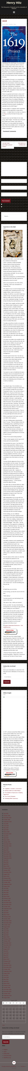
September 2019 (7, 908)
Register (6, 1049)
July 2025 (6, 823)
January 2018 (7, 941)
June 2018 (6, 930)
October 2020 (7, 882)
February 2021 (7, 878)
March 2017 (6, 959)
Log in (5, 1051)
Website (3, 191)
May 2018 (6, 932)
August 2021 (7, 874)
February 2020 (7, 898)
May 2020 (6, 892)
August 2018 (7, 926)
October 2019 (7, 906)
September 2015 (7, 995)
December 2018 (7, 920)
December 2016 (7, 965)
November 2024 (7, 833)
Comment (4, 160)
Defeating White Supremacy (11, 798)
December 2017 (7, 943)
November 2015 (7, 991)
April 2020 (6, 894)
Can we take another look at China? (7, 145)
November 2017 (7, 945)
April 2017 (6, 957)
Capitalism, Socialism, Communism (13, 788)
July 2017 (6, 951)
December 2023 (7, 844)
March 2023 (6, 852)
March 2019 (6, 914)
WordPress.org (7, 1057)
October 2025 (7, 819)
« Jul (3, 1025)
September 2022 (7, 858)
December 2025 (7, 817)
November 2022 (7, 856)
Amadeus (23, 1066)
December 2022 (7, 854)
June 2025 (6, 825)
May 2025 (6, 827)
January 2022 (7, 870)
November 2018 (7, 922)
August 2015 (7, 997)
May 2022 (6, 862)
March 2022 (6, 866)
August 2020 (7, 886)
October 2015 (7, 993)
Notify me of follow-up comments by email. (13, 204)
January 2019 (7, 918)
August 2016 (7, 973)
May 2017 (6, 955)
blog (5, 113)
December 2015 (7, 989)
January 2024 (7, 842)
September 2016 (7, 971)
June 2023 (6, 848)
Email (3, 184)
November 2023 (7, 846)
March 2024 (6, 839)
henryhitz (11, 24)
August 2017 (7, 949)
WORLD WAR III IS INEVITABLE (12, 790)
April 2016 (6, 981)
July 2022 (6, 860)
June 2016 (6, 977)
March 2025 (6, 831)
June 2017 (6, 953)
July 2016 (6, 975)
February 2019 (7, 916)
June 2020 (6, 890)
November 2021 (7, 872)
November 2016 (7, 967)
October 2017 (7, 947)
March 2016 (6, 983)
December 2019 (7, 902)
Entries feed (6, 1053)
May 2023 (6, 850)
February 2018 (7, 939)
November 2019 (7, 904)
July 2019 (6, 910)
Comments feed (7, 1055)
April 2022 (6, 864)
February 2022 (7, 868)
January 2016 (7, 987)
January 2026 (7, 815)
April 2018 (6, 935)
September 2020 (7, 884)
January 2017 (7, 963)
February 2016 (7, 985)
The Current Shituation (10, 796)
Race (15, 24)
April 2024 (6, 837)
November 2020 (7, 880)
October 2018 (7, 924)
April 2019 (6, 912)
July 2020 (6, 888)
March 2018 (6, 937)
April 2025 (6, 829)
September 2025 (7, 821)
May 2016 (6, 979)
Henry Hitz (14, 2)
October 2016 (7, 969)
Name (3, 177)
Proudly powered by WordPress (9, 1066)
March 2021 (6, 876)
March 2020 (6, 896)
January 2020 (7, 900)
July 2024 (6, 835)
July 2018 (6, 928)
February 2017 (7, 961)
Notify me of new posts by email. (10, 206)
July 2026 (6, 813)
